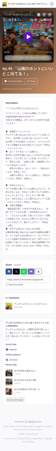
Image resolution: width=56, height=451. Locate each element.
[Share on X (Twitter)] (16, 272)
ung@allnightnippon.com (17, 116)
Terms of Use (10, 438)
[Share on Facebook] (9, 272)
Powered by (21, 421)
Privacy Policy (23, 438)
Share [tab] (9, 264)
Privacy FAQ (36, 438)
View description (15, 81)
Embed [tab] (17, 264)
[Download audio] (38, 272)
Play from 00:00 (16, 285)
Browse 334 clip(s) (15, 399)
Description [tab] (12, 102)
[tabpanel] (28, 179)
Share (32, 81)
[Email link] (31, 272)
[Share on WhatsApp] (23, 272)
